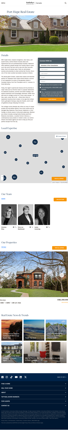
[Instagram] (6, 377)
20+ (5, 152)
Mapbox (58, 182)
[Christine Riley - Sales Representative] (9, 214)
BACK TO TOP (61, 377)
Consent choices (27, 420)
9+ (62, 138)
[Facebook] (2, 377)
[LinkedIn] (20, 377)
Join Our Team (60, 199)
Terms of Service (36, 422)
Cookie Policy (19, 420)
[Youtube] (16, 377)
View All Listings (58, 178)
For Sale (3, 247)
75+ (35, 142)
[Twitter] (25, 377)
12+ (62, 151)
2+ (16, 159)
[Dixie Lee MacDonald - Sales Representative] (25, 214)
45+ (41, 172)
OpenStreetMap (64, 182)
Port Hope (3, 300)
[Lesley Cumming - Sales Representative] (42, 214)
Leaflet (53, 182)
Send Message (52, 99)
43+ (8, 137)
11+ (20, 146)
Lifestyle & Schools (62, 136)
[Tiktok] (11, 377)
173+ (4, 178)
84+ (14, 177)
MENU (3, 3)
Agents (3, 198)
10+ (28, 163)
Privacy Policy (4, 420)
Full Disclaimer (11, 420)
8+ (63, 167)
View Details (64, 302)
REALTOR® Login (36, 420)
